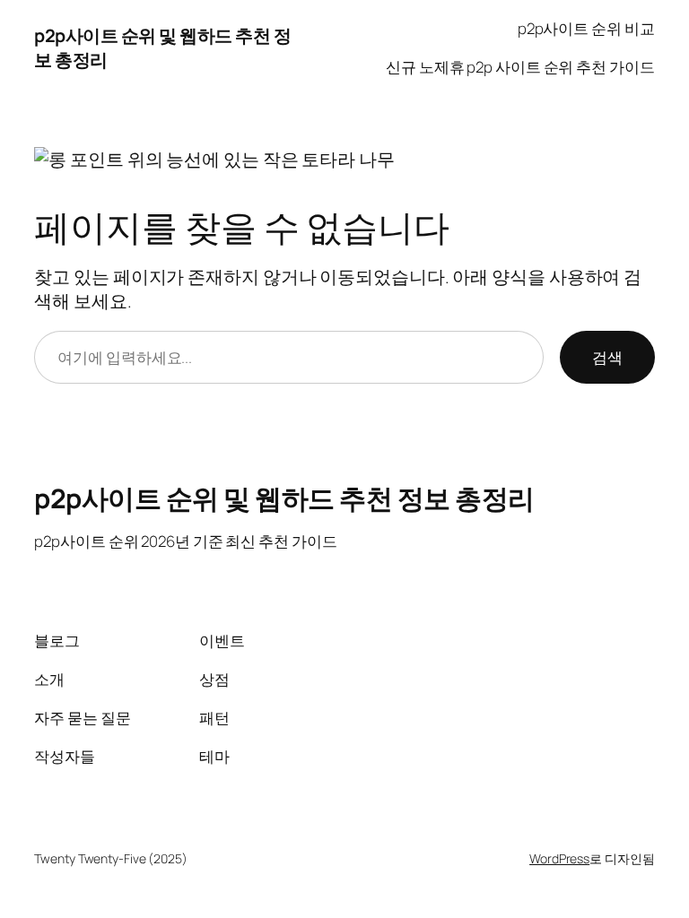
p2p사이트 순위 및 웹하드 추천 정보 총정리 (284, 498)
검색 (607, 357)
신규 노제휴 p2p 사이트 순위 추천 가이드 (520, 66)
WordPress (559, 858)
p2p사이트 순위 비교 (586, 28)
